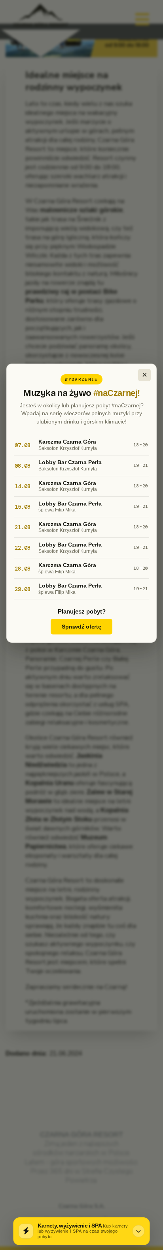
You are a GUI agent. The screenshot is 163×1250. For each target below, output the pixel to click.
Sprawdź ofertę (81, 626)
